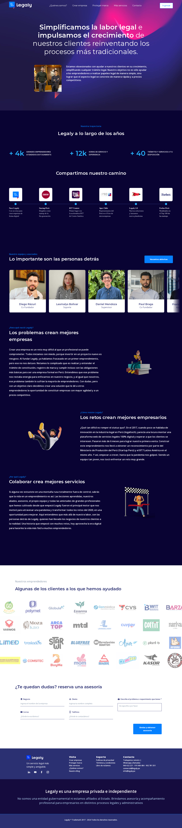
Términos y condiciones (105, 763)
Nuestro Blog (74, 771)
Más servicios (74, 765)
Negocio (26, 699)
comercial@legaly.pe (131, 768)
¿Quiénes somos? (76, 768)
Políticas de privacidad (105, 760)
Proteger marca (75, 763)
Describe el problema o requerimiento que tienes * (141, 699)
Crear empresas (75, 760)
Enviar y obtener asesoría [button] (147, 729)
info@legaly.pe (129, 771)
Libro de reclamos (103, 765)
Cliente (74, 699)
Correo (26, 712)
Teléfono (75, 712)
